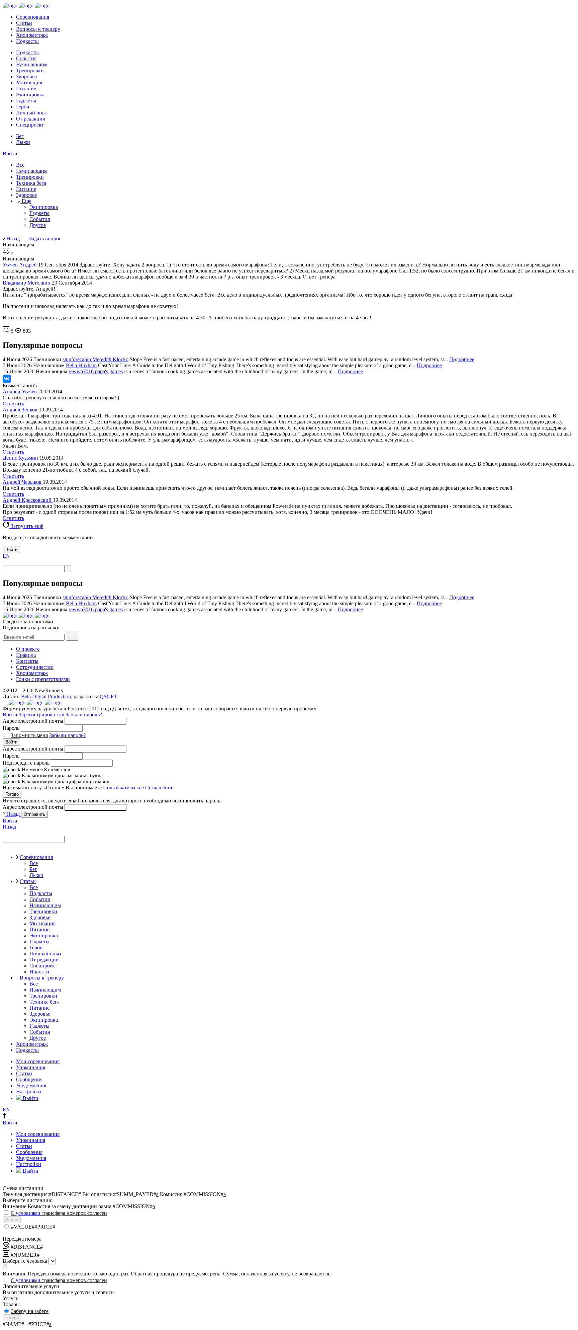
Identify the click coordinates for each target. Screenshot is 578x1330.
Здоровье (26, 76)
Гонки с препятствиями (43, 679)
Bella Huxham (81, 365)
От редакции (30, 119)
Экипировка (30, 94)
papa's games (109, 371)
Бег (20, 136)
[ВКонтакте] (7, 379)
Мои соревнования (38, 1061)
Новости (39, 971)
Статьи (24, 23)
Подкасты (27, 41)
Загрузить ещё (26, 526)
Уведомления (31, 1085)
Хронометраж (32, 35)
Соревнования (32, 17)
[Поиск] (68, 568)
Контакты (27, 661)
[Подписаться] (72, 636)
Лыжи (23, 142)
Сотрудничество (35, 667)
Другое (37, 225)
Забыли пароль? (84, 714)
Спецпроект (30, 125)
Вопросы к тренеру (38, 29)
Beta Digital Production (46, 696)
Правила (26, 655)
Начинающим (31, 64)
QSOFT (108, 696)
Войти (10, 153)
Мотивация (29, 82)
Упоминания (30, 1067)
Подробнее (461, 359)
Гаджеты (26, 100)
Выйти (29, 1098)
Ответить (13, 403)
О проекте (27, 649)
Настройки (28, 1091)
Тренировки (30, 70)
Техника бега (31, 183)
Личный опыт (32, 112)
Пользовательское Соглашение (138, 787)
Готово (12, 794)
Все (20, 165)
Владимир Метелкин (27, 283)
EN (6, 556)
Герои (22, 106)
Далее (11, 1219)
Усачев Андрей (20, 264)
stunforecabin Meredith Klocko (95, 359)
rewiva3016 (82, 371)
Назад (13, 238)
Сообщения (29, 1079)
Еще (25, 201)
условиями (28, 1213)
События (26, 58)
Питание (26, 88)
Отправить (34, 814)
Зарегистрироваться (41, 714)
